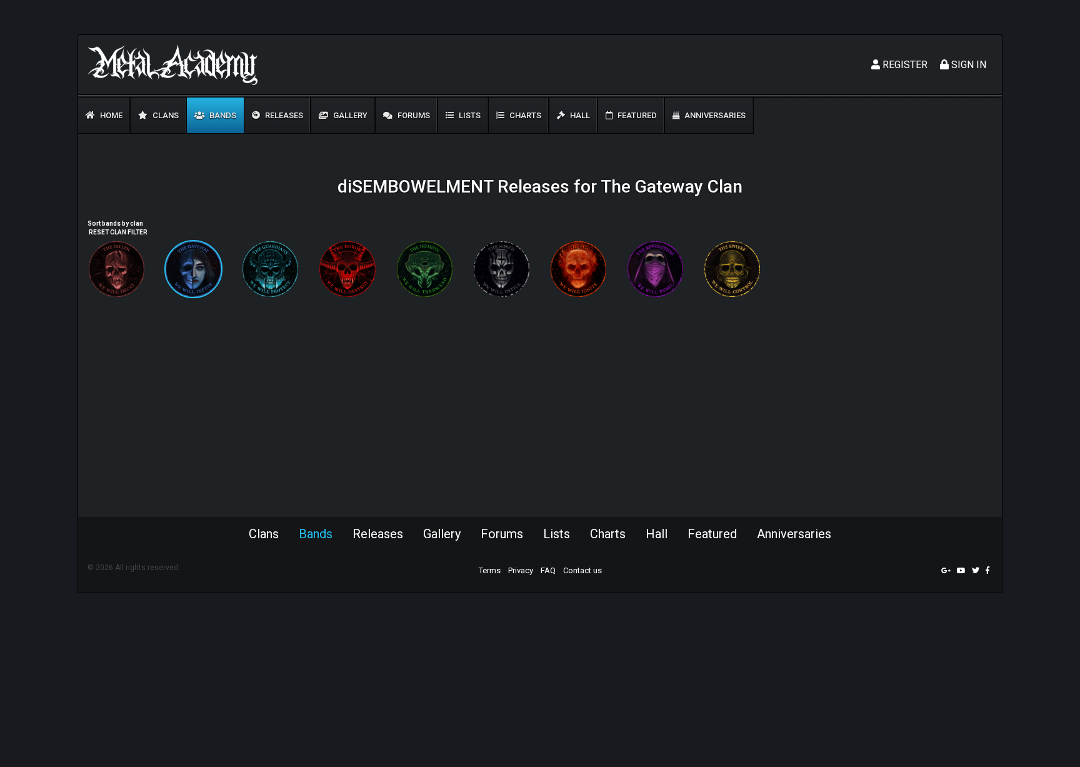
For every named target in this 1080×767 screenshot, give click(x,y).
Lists (469, 115)
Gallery (349, 115)
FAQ (548, 570)
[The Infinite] (425, 269)
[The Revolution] (655, 269)
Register (904, 65)
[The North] (501, 269)
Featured (636, 115)
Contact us (582, 570)
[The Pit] (578, 269)
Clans (165, 115)
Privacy (520, 570)
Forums (413, 115)
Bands (222, 115)
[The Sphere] (732, 269)
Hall (579, 115)
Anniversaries (714, 115)
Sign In (967, 65)
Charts (524, 115)
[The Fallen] (117, 269)
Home (110, 115)
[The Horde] (347, 269)
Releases (283, 115)
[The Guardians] (270, 269)
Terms (490, 570)
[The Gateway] (193, 269)
